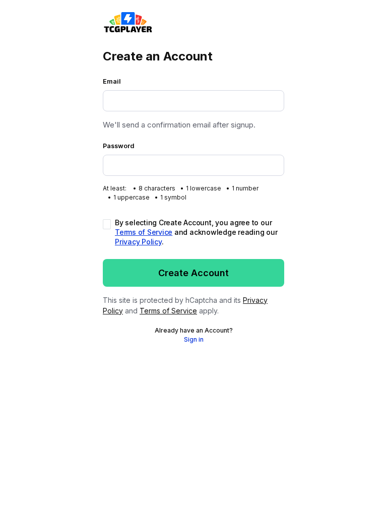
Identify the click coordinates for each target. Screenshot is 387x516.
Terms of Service (143, 232)
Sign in (194, 339)
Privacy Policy (138, 241)
